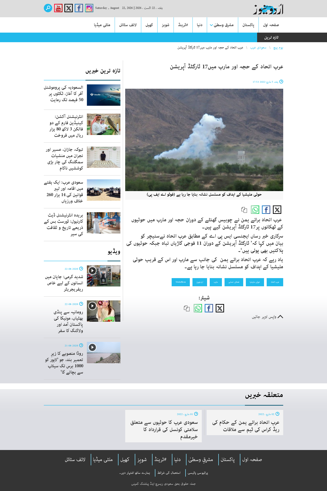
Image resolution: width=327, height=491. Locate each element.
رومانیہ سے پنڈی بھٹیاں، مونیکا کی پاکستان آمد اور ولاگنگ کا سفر (68, 321)
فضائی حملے (234, 282)
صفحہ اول (271, 25)
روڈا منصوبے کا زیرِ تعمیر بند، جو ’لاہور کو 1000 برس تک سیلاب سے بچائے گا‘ (64, 363)
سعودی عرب (258, 47)
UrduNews (181, 282)
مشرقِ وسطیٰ (200, 459)
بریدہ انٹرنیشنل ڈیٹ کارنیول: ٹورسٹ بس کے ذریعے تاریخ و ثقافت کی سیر (63, 224)
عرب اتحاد (275, 282)
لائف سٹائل (128, 25)
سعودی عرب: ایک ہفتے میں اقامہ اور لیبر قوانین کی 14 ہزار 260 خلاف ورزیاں (63, 192)
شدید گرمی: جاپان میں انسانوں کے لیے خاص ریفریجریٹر (64, 283)
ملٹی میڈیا (102, 25)
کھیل (149, 25)
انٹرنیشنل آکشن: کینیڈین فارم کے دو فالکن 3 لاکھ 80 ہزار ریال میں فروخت (66, 126)
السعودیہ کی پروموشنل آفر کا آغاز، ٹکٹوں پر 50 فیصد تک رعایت (63, 93)
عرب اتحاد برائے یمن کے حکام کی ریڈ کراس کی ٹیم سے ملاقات (245, 426)
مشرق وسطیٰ (224, 25)
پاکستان (248, 25)
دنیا (200, 25)
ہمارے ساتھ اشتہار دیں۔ (134, 472)
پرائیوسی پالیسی (198, 472)
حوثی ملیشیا (255, 282)
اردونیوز (200, 282)
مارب (216, 282)
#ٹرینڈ (183, 25)
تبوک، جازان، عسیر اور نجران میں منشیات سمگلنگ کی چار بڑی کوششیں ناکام (64, 159)
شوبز (165, 25)
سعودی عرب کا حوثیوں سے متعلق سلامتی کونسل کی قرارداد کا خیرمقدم (164, 430)
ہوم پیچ (278, 47)
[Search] (48, 8)
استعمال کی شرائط (168, 472)
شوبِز (142, 459)
